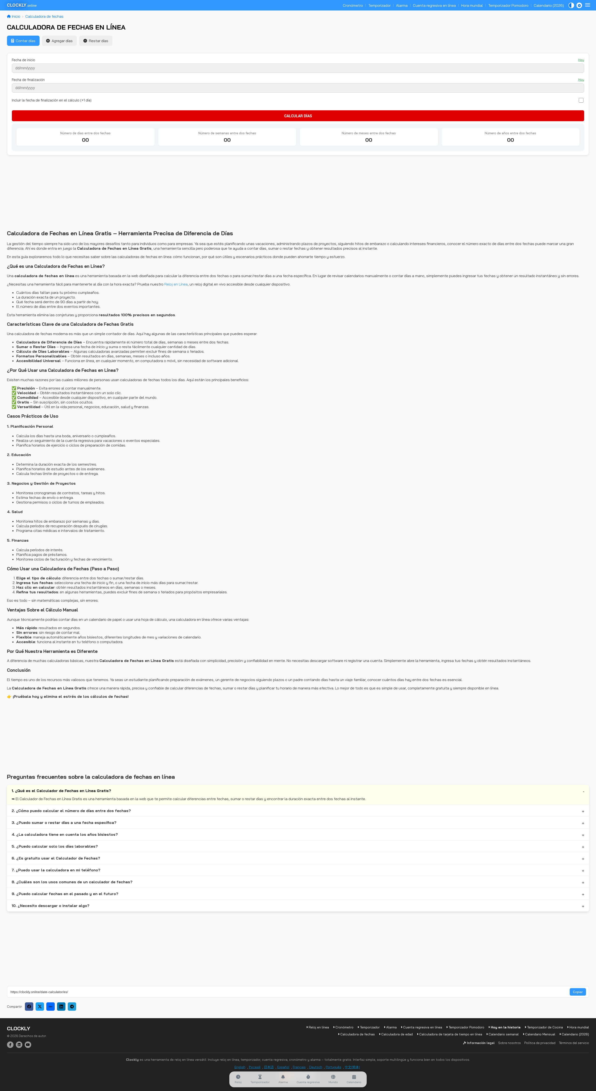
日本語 (269, 1067)
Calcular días (298, 115)
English (239, 1067)
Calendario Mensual (539, 1034)
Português (333, 1067)
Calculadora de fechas (44, 16)
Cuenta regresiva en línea (434, 5)
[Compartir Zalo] (50, 1006)
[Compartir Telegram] (72, 1006)
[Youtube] (28, 1044)
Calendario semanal (503, 1034)
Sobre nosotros (509, 1043)
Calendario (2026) (549, 5)
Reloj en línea (318, 1027)
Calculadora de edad (396, 1034)
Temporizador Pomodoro (508, 5)
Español (283, 1067)
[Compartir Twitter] (40, 1006)
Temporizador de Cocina (544, 1027)
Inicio (15, 16)
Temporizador (379, 5)
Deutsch (315, 1067)
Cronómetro (353, 5)
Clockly (18, 1028)
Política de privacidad (539, 1043)
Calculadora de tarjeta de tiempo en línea (450, 1034)
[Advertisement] (146, 192)
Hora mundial (472, 5)
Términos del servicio (574, 1043)
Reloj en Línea (176, 284)
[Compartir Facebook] (29, 1006)
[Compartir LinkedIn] (61, 1006)
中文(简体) (352, 1067)
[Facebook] (10, 1044)
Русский (255, 1067)
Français (299, 1067)
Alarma (402, 5)
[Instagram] (19, 1044)
